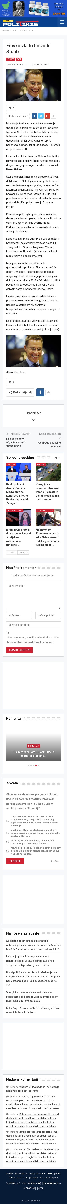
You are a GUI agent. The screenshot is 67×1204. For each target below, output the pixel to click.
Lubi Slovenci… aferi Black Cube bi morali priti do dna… (33, 753)
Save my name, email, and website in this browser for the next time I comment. (33, 640)
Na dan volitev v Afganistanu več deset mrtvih (15, 442)
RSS (40, 1188)
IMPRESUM (13, 1183)
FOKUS (9, 1173)
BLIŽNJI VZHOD (15, 510)
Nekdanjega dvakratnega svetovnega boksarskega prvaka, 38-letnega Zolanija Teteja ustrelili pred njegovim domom (30, 961)
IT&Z (26, 1177)
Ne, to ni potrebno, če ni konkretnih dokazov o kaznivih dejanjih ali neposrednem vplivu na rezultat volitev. (36, 851)
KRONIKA (40, 1173)
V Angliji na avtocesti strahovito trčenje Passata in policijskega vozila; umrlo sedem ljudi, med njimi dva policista (32, 997)
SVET (19, 59)
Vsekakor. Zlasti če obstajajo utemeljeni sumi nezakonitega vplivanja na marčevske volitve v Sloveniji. (35, 833)
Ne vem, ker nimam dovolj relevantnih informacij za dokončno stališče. (32, 842)
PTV (56, 1177)
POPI (57, 1173)
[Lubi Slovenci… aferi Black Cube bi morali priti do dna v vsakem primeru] (33, 742)
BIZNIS (50, 1173)
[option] (33, 744)
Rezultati (55, 861)
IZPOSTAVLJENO (45, 510)
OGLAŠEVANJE (31, 1183)
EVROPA (10, 59)
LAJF (19, 1177)
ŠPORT (12, 1177)
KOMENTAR (33, 746)
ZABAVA (48, 1177)
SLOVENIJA (21, 1173)
